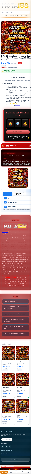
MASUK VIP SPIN (18, 132)
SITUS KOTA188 (14, 15)
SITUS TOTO (16, 19)
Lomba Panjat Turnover (18, 194)
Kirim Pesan (8, 439)
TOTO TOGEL (23, 19)
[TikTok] (10, 446)
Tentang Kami (4, 454)
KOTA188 (4, 15)
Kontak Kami (4, 456)
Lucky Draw (7, 194)
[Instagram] (6, 446)
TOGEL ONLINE (9, 19)
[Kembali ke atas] (28, 463)
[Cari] (3, 12)
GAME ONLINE (24, 15)
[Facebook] (2, 446)
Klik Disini (17, 105)
